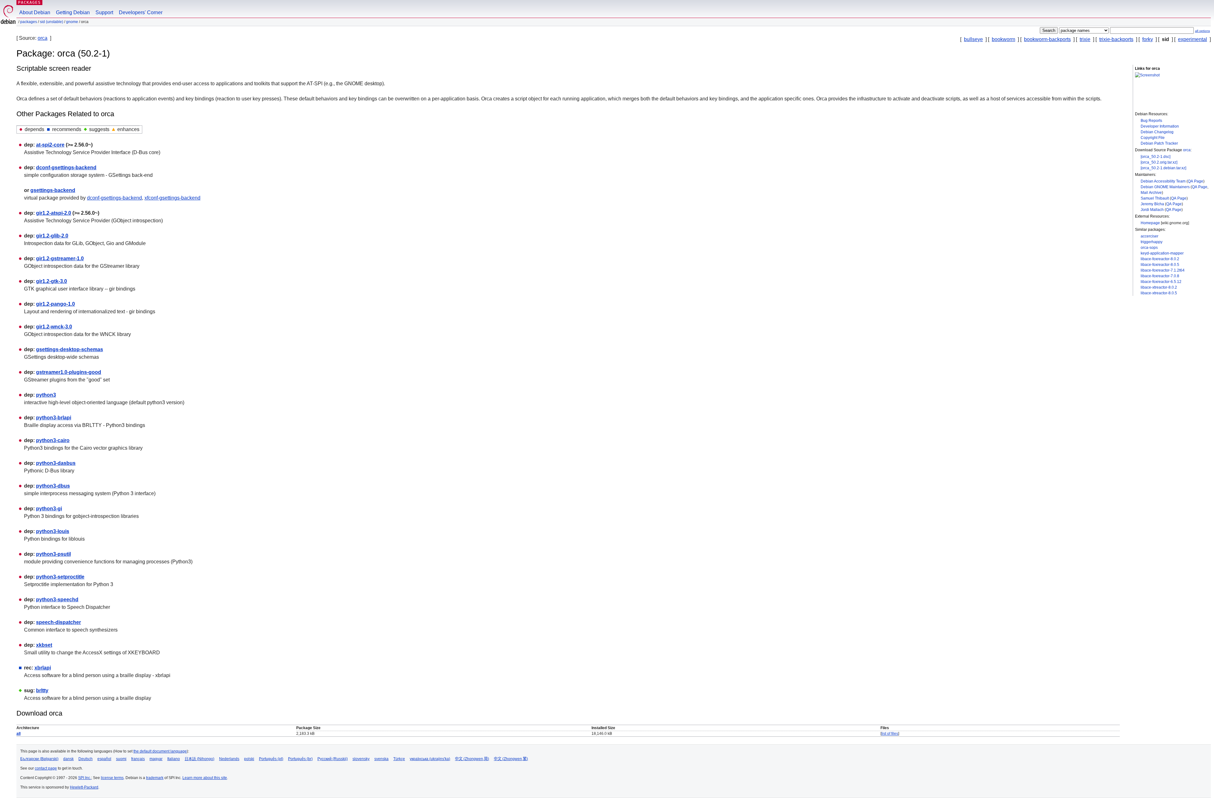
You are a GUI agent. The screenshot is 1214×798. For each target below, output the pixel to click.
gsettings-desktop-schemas (69, 349)
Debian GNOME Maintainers (1165, 187)
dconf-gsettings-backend (66, 167)
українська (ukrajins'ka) (430, 759)
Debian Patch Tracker (1159, 143)
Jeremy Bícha (1152, 204)
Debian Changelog (1157, 132)
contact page (46, 768)
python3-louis (52, 531)
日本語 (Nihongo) (199, 759)
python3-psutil (53, 554)
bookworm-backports (1047, 39)
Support (104, 12)
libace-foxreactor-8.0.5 (1160, 264)
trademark (154, 778)
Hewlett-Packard (84, 787)
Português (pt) (271, 759)
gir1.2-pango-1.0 (55, 304)
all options (1202, 31)
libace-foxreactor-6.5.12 (1161, 281)
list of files (889, 733)
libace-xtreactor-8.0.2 (1159, 287)
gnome (72, 22)
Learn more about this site (204, 778)
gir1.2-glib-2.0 (52, 235)
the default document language (160, 751)
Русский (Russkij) (332, 759)
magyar (156, 759)
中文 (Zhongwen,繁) (511, 759)
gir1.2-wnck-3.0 (54, 326)
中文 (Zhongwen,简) (472, 759)
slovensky (361, 759)
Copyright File (1153, 137)
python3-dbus (53, 486)
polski (249, 759)
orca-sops (1149, 247)
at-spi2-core (50, 144)
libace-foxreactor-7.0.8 (1160, 276)
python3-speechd (57, 599)
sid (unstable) (51, 22)
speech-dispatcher (58, 622)
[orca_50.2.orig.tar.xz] (1159, 162)
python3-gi (49, 508)
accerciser (1149, 236)
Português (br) (300, 759)
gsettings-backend (52, 190)
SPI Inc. (84, 778)
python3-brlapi (53, 417)
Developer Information (1160, 126)
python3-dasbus (56, 463)
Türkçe (399, 759)
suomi (121, 759)
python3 (46, 395)
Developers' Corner (140, 12)
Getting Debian (73, 12)
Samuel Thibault (1155, 198)
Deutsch (85, 759)
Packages (29, 2)
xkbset (44, 645)
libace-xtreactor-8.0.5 (1159, 293)
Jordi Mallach (1152, 209)
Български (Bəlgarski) (39, 759)
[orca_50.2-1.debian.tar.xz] (1163, 168)
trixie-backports (1116, 39)
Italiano (173, 759)
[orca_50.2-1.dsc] (1155, 156)
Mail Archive (1151, 192)
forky (1147, 39)
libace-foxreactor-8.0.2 (1160, 259)
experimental (1192, 39)
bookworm (1003, 39)
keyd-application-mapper (1162, 253)
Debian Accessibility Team (1163, 181)
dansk (68, 759)
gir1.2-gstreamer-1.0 (60, 258)
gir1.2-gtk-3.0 (51, 281)
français (138, 759)
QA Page (1195, 181)
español (104, 759)
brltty (42, 690)
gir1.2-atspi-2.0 (53, 213)
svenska (381, 759)
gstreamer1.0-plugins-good (68, 372)
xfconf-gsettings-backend (172, 198)
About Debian (34, 12)
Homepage (1150, 223)
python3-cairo (53, 440)
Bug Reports (1151, 120)
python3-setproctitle (60, 576)
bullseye (973, 39)
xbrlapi (42, 667)
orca (42, 38)
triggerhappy (1151, 242)
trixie (1085, 39)
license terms (112, 778)
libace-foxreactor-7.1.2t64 (1163, 270)
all (18, 733)
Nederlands (229, 759)
